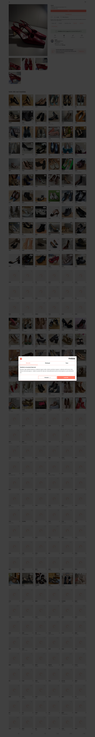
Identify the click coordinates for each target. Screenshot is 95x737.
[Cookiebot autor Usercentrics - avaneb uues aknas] (69, 359)
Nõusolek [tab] (28, 363)
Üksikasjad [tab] (47, 363)
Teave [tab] (67, 363)
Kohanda (47, 377)
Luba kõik (66, 377)
